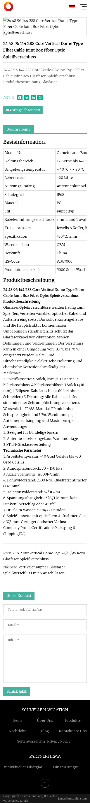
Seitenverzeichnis (32, 741)
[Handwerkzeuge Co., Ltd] (8, 6)
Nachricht (17, 731)
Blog (45, 731)
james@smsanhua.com (72, 798)
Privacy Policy (59, 741)
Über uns (45, 720)
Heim (17, 720)
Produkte (73, 720)
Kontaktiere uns (73, 731)
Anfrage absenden (24, 110)
